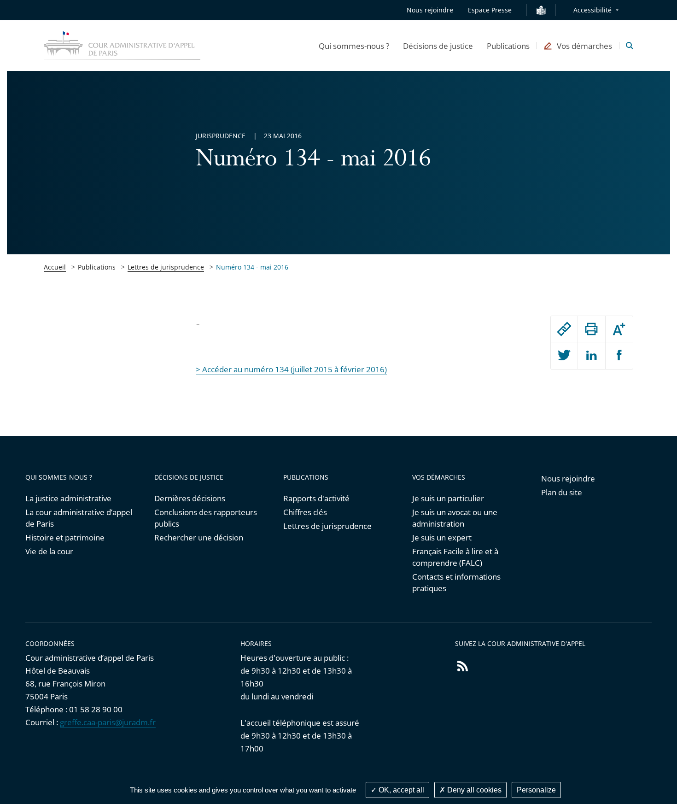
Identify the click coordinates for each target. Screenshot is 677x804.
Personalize (536, 790)
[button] (354, 45)
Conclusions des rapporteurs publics (205, 518)
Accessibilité (592, 10)
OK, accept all (400, 790)
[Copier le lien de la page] (564, 329)
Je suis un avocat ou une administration (454, 518)
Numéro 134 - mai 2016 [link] (252, 267)
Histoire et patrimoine (65, 537)
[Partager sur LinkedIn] (591, 355)
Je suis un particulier (448, 498)
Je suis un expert (442, 537)
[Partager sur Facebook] (619, 355)
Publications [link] (97, 267)
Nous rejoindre (430, 10)
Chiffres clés (305, 512)
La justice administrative (68, 498)
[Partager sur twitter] (564, 355)
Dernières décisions (189, 498)
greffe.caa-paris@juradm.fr (108, 722)
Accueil (55, 267)
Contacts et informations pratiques (456, 582)
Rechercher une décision (198, 537)
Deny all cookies (473, 790)
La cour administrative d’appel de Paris (78, 518)
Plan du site (561, 492)
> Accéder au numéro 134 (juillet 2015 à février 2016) (291, 369)
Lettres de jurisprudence (166, 267)
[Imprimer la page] (591, 329)
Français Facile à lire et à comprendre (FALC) (455, 557)
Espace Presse (490, 10)
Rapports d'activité (316, 498)
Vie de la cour (49, 551)
